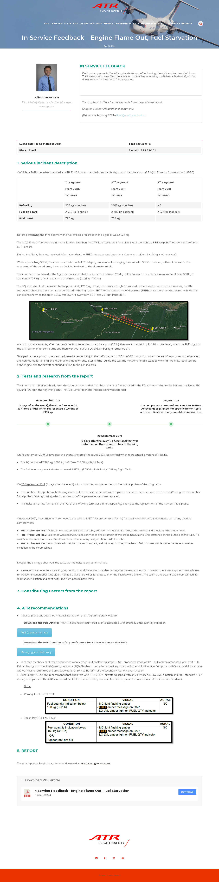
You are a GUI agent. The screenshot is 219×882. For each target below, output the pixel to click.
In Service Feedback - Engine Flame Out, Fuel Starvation (81, 791)
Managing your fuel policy (36, 652)
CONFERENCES (123, 23)
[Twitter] (114, 858)
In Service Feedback (180, 23)
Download (187, 791)
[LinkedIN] (105, 858)
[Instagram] (96, 858)
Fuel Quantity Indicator (34, 632)
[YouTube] (122, 858)
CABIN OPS (56, 23)
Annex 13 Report (156, 23)
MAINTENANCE (104, 23)
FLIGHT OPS (71, 23)
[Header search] (200, 24)
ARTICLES (138, 23)
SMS (46, 23)
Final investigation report (95, 763)
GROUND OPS (87, 23)
